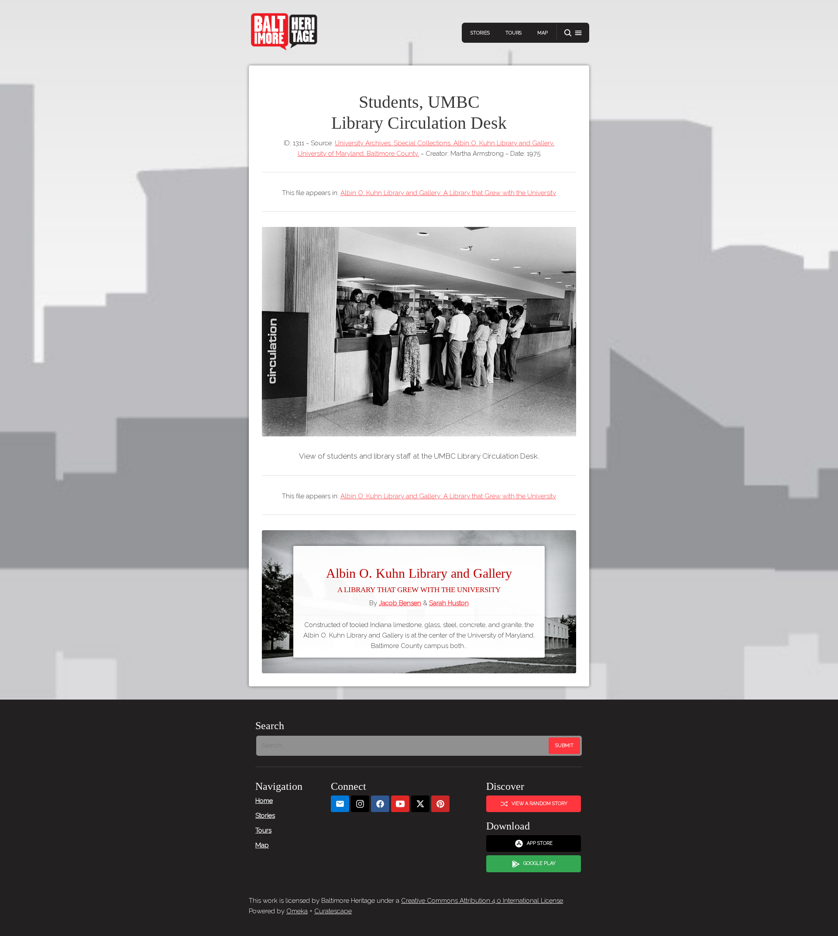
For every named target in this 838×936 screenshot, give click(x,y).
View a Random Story (539, 803)
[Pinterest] (440, 804)
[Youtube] (400, 804)
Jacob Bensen (400, 603)
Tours (513, 33)
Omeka (297, 911)
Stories (480, 33)
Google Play (539, 863)
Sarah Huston (449, 603)
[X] (420, 804)
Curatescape (333, 911)
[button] (573, 32)
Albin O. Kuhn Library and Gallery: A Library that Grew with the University (448, 193)
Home (264, 801)
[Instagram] (360, 804)
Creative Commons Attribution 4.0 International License (482, 901)
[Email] (340, 804)
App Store (540, 843)
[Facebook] (380, 804)
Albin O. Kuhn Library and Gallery (419, 580)
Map (542, 33)
